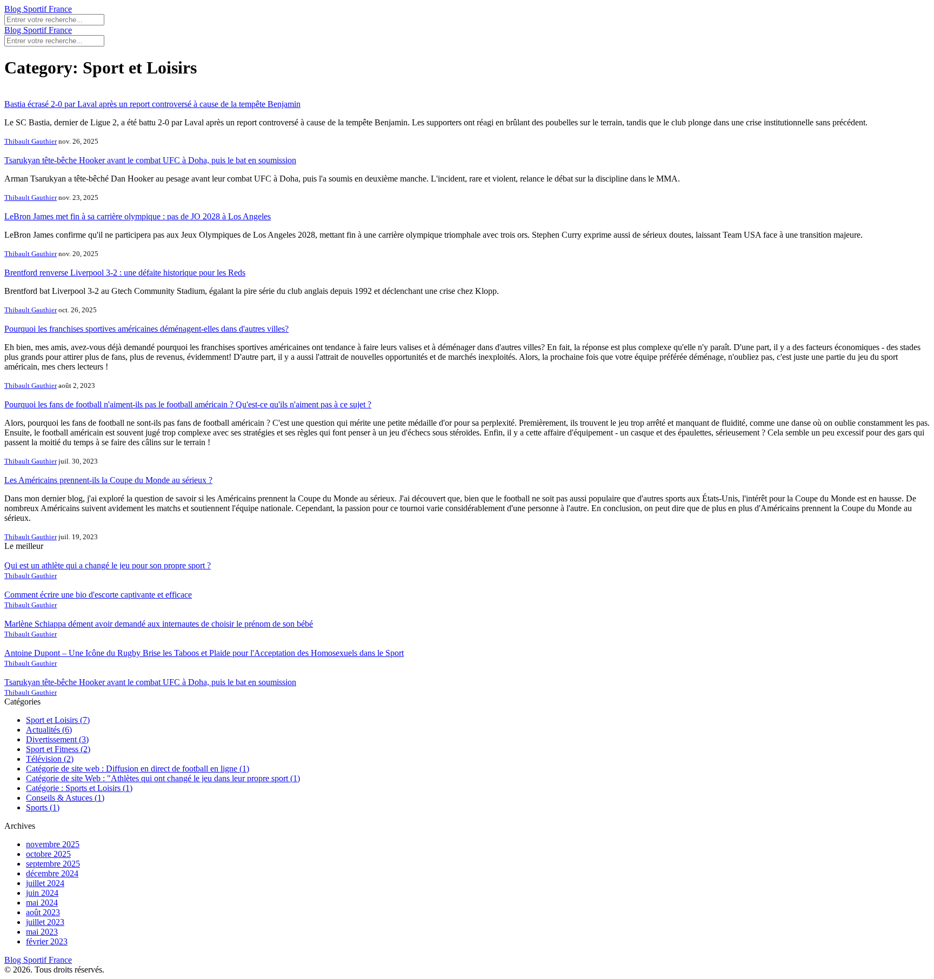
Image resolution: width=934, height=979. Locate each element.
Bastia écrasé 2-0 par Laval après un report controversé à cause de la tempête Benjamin (152, 104)
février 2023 (47, 941)
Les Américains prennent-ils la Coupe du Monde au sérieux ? (108, 480)
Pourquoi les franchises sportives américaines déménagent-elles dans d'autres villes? (146, 328)
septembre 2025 (53, 863)
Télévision (50, 758)
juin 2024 (42, 892)
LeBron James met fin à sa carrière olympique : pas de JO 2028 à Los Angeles (137, 216)
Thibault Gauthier (30, 141)
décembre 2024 (52, 873)
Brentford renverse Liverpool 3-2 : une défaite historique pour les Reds (124, 272)
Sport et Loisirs (58, 720)
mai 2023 (42, 931)
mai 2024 (42, 902)
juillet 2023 (45, 922)
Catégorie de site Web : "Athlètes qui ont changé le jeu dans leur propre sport (163, 778)
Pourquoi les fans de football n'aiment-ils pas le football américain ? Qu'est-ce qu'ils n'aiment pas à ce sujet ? (187, 404)
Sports (42, 807)
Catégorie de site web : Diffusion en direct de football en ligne (137, 768)
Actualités (49, 729)
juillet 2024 (45, 883)
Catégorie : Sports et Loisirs (79, 788)
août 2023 (43, 912)
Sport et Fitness (58, 749)
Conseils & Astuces (65, 797)
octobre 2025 (48, 854)
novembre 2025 (52, 844)
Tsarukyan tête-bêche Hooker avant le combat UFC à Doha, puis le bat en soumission (150, 160)
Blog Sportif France (38, 9)
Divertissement (57, 739)
